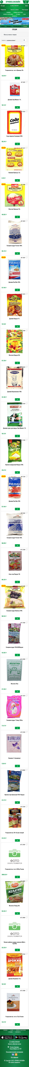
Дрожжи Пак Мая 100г (14, 501)
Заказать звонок (15, 10)
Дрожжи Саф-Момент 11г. (14, 100)
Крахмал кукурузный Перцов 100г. (14, 465)
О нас (24, 14)
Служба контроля (18, 12)
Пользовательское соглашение (14, 1052)
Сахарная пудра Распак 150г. (14, 538)
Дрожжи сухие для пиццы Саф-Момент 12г (14, 428)
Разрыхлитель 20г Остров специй (14, 833)
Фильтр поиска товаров (10, 35)
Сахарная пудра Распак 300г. (14, 246)
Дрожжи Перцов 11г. (14, 319)
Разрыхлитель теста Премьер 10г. (14, 70)
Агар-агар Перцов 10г (14, 574)
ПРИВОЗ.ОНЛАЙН (13, 2)
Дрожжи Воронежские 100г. (14, 392)
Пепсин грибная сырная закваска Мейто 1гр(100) (14, 942)
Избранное (3, 10)
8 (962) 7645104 (14, 6)
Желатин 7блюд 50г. (14, 906)
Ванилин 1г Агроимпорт (14, 758)
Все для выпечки (17, 26)
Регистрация (25, 10)
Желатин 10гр (14, 684)
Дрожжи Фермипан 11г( (14, 979)
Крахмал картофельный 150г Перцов (14, 795)
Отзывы (18, 14)
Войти (26, 6)
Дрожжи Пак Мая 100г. (14, 282)
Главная (8, 12)
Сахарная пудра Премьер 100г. (14, 611)
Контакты (14, 16)
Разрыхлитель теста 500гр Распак (14, 869)
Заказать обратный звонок (14, 1044)
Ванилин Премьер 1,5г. (14, 173)
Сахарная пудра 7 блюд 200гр (14, 720)
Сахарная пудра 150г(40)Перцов (14, 647)
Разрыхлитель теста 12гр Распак (15, 1016)
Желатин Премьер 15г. (14, 209)
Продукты (9, 26)
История (3, 6)
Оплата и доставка (8, 14)
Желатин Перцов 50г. (14, 355)
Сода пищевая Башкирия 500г (14, 136)
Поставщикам (14, 1057)
